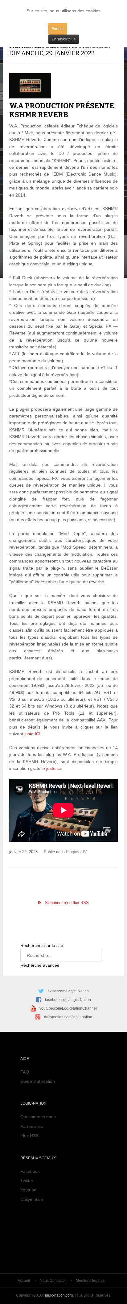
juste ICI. (33, 733)
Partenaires (31, 1126)
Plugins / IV (76, 851)
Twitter (26, 1180)
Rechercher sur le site (41, 945)
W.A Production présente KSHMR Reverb (61, 110)
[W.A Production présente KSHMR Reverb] (30, 85)
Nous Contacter (53, 1280)
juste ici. (53, 768)
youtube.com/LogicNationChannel (68, 1008)
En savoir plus (64, 39)
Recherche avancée (39, 965)
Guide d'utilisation (37, 1081)
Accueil (24, 1280)
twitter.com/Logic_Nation (68, 991)
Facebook (30, 1171)
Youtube (28, 1189)
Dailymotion (31, 1199)
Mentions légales (90, 1280)
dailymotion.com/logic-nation (68, 1017)
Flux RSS (29, 1135)
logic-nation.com (59, 1295)
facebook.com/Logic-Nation (68, 1000)
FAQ (24, 1071)
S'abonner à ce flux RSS (67, 902)
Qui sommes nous (38, 1116)
